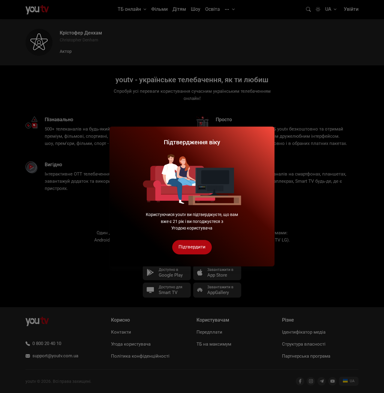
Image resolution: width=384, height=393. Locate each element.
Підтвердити (192, 247)
